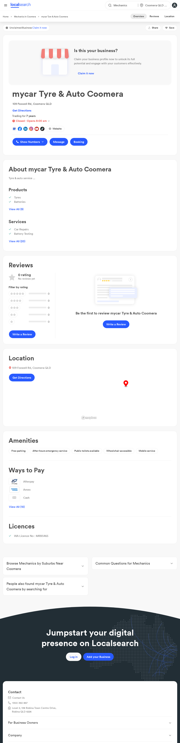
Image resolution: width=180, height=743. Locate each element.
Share (155, 27)
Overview (138, 16)
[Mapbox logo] (89, 418)
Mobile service (147, 450)
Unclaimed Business (28, 27)
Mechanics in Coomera (25, 16)
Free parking (18, 450)
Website (57, 128)
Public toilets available (86, 450)
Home (6, 16)
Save (171, 27)
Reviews (154, 16)
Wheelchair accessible (119, 450)
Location (169, 16)
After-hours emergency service (50, 450)
